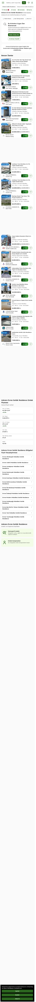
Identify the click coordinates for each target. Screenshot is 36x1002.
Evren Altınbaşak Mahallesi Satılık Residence (13, 457)
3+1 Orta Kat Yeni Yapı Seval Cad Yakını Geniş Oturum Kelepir (21, 60)
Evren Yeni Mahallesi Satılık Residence (14, 513)
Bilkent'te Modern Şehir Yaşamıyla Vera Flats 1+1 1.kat (21, 124)
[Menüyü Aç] (3, 2)
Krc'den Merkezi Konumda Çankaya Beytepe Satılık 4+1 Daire (22, 108)
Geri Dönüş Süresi (19, 18)
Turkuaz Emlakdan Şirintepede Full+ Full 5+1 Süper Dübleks (22, 317)
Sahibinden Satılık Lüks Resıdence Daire (21, 333)
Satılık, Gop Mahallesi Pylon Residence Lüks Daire (20, 285)
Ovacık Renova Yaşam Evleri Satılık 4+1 (22, 301)
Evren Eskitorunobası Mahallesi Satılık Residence (14, 482)
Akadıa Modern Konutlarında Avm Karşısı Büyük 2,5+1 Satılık (21, 253)
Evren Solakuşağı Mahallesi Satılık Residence (13, 502)
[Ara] (24, 2)
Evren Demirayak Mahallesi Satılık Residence (13, 473)
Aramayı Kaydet (14, 39)
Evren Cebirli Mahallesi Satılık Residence (15, 462)
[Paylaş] (32, 2)
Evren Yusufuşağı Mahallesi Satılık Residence (13, 517)
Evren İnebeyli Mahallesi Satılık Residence (15, 493)
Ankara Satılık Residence (8, 6)
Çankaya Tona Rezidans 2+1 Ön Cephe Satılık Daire (21, 164)
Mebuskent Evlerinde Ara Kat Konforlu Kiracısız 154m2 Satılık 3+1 (22, 92)
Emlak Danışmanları (14, 541)
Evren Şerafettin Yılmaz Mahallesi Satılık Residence (15, 508)
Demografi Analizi (13, 531)
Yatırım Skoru (7, 18)
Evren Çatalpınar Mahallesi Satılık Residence (13, 467)
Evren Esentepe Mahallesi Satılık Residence (16, 478)
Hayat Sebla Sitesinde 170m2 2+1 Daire (21, 236)
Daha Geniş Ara (14, 35)
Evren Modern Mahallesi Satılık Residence (15, 497)
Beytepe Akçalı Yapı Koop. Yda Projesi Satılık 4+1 (20, 196)
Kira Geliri (29, 18)
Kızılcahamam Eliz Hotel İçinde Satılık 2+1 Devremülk (21, 76)
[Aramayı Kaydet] (28, 2)
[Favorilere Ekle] (30, 71)
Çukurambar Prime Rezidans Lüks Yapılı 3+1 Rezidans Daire (21, 269)
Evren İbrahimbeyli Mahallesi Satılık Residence (13, 488)
